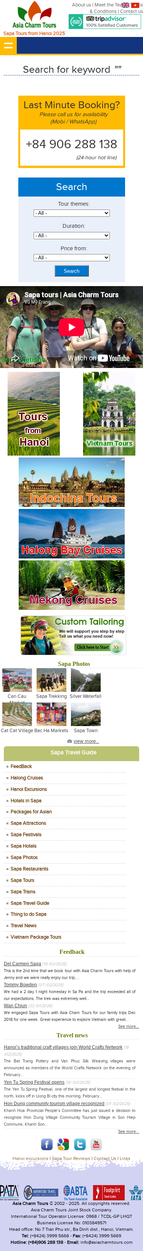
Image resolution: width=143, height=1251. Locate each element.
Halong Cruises (27, 778)
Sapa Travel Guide (30, 903)
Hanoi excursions (30, 1158)
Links (125, 1158)
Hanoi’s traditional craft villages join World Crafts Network (63, 1047)
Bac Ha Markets (51, 731)
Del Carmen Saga (22, 963)
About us (81, 5)
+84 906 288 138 (71, 145)
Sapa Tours (22, 880)
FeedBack (21, 766)
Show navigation (8, 45)
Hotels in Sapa (26, 801)
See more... (128, 1026)
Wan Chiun (15, 1005)
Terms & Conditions (116, 8)
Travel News (24, 926)
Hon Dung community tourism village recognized (54, 1103)
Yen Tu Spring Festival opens (34, 1082)
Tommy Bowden (20, 984)
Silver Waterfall (85, 696)
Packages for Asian (31, 812)
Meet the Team (111, 5)
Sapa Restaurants (29, 869)
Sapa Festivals (26, 835)
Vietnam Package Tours (36, 937)
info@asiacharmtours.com (106, 1242)
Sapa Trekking (51, 696)
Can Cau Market (17, 699)
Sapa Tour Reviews (71, 1158)
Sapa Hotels (24, 846)
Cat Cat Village (17, 731)
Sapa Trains (23, 892)
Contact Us (105, 1158)
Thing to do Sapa (29, 914)
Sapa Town (86, 731)
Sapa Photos (24, 857)
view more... (86, 741)
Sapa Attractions (28, 823)
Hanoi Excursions (29, 789)
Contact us (131, 11)
